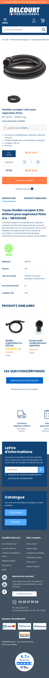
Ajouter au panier (24, 180)
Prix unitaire (9, 153)
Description (9, 198)
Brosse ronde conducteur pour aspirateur (37, 343)
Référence (6, 261)
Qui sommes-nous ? (10, 543)
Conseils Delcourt (9, 548)
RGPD (4, 569)
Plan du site (6, 565)
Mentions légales (9, 560)
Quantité (9, 162)
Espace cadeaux (33, 566)
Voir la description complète (13, 121)
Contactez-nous (24, 593)
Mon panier (31, 561)
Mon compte (32, 543)
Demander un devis (34, 557)
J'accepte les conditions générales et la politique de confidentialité (25, 476)
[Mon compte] (34, 21)
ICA (24, 117)
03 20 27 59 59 (28, 602)
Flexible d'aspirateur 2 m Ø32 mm (13, 343)
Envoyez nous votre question (25, 380)
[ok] (41, 470)
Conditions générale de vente (11, 554)
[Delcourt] (24, 11)
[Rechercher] (43, 29)
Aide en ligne (32, 548)
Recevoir (15, 522)
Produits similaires (35, 198)
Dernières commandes (35, 553)
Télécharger (15, 512)
